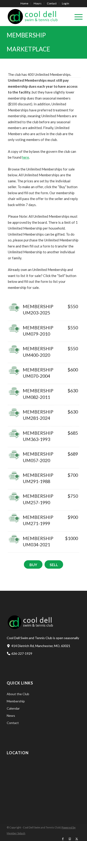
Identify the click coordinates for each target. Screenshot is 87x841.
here (25, 157)
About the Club (18, 694)
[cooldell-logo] (36, 16)
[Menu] (76, 16)
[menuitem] (24, 3)
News (11, 716)
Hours (38, 3)
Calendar (13, 708)
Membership (16, 701)
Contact (52, 3)
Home (24, 3)
